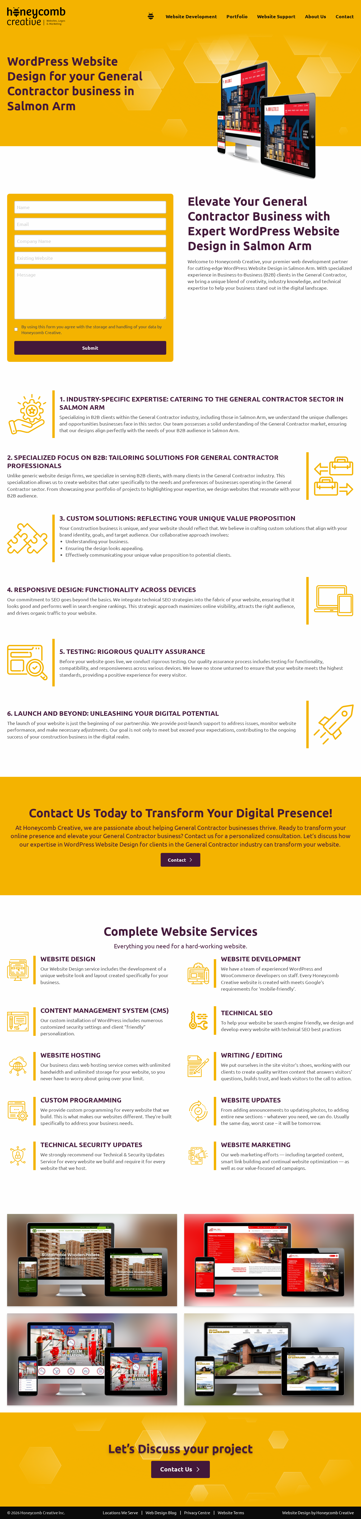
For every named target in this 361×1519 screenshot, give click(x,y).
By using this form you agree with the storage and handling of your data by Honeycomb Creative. (91, 329)
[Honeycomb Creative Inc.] (36, 16)
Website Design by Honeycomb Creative (318, 1512)
